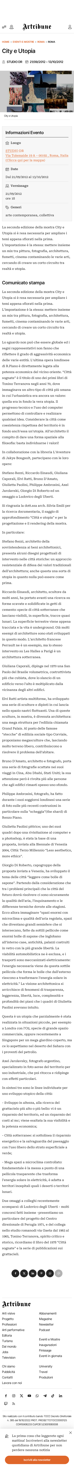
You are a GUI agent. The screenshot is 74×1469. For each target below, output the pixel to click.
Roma (41, 41)
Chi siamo (8, 1366)
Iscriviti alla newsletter (37, 1459)
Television (8, 1357)
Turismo (7, 1341)
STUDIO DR (14, 62)
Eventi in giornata (50, 1356)
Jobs (5, 1352)
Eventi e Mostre (23, 41)
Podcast (44, 1330)
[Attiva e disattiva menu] (4, 27)
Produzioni (46, 1377)
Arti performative (13, 1330)
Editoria (7, 1335)
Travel (43, 1372)
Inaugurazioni (48, 1345)
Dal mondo (9, 1346)
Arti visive (8, 1313)
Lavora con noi (12, 1383)
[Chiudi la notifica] (70, 1432)
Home (5, 41)
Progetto (8, 1319)
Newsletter (46, 1324)
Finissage (45, 1350)
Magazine (45, 1319)
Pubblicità (8, 1372)
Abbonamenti (48, 1313)
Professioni (9, 1324)
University (45, 1366)
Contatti (7, 1377)
